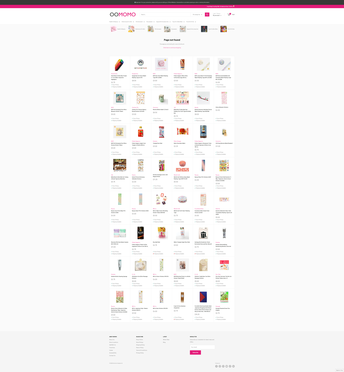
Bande (196, 107)
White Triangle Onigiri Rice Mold (182, 242)
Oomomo (155, 107)
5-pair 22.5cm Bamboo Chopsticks (179, 307)
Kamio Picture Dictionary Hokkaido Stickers (138, 178)
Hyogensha (135, 73)
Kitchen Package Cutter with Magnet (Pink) (160, 175)
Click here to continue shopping (172, 47)
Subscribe (195, 352)
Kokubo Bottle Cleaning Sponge (119, 276)
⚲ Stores (231, 6)
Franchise (112, 347)
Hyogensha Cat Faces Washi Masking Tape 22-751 (139, 76)
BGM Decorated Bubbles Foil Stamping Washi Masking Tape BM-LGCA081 (223, 77)
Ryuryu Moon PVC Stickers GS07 (203, 177)
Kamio (134, 175)
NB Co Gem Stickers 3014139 (160, 308)
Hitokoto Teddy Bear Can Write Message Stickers (202, 277)
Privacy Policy (140, 353)
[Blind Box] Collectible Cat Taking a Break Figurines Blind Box (119, 178)
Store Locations (113, 342)
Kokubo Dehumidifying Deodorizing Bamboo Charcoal (223, 245)
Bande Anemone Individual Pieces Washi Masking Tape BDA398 (203, 110)
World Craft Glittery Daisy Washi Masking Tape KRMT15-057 (182, 178)
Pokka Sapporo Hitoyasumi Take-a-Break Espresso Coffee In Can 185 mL (203, 145)
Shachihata (114, 73)
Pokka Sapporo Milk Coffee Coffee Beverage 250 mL (181, 76)
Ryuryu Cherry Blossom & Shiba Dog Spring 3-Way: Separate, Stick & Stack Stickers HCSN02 (119, 310)
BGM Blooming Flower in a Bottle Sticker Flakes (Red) (182, 277)
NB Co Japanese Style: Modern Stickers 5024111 (140, 309)
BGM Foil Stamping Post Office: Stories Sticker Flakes (119, 144)
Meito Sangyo (177, 141)
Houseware (149, 21)
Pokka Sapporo (178, 73)
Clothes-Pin (135, 107)
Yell (175, 107)
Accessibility (112, 353)
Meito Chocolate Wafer (179, 143)
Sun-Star (218, 274)
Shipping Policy (140, 345)
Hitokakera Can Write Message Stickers (140, 277)
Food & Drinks (190, 21)
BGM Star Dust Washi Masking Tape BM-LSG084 (160, 76)
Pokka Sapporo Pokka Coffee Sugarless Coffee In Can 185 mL (140, 245)
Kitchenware (139, 21)
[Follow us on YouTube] (226, 366)
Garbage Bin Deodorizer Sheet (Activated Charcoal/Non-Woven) (203, 243)
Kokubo (155, 141)
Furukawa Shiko (199, 208)
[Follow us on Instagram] (220, 366)
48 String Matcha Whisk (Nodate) (224, 143)
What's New (166, 339)
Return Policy (139, 347)
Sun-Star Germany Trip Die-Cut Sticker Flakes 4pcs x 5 (223, 277)
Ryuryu (196, 175)
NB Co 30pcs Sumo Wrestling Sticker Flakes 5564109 (160, 211)
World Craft (177, 175)
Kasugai (218, 306)
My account (216, 15)
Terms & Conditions (141, 350)
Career (111, 350)
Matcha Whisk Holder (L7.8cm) (160, 109)
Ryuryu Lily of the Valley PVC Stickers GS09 (118, 211)
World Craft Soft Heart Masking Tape (182, 211)
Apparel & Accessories (162, 21)
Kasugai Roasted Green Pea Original (223, 309)
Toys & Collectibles (177, 21)
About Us (111, 339)
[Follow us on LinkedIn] (233, 366)
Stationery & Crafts (127, 21)
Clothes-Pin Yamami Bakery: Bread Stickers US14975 (139, 110)
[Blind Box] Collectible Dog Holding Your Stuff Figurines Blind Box (182, 111)
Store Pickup (139, 342)
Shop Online (139, 339)
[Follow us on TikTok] (230, 366)
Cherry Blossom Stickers (222, 107)
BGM (154, 73)
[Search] (207, 14)
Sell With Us (112, 345)
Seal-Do (218, 208)
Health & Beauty (113, 21)
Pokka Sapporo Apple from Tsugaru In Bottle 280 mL (139, 144)
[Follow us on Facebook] (216, 366)
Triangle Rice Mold (157, 143)
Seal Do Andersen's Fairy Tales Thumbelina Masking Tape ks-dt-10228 (224, 212)
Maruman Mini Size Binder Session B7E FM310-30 (119, 243)
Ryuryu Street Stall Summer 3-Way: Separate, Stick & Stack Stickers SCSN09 (223, 178)
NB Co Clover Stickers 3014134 (161, 276)
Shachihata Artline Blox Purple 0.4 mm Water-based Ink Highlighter (119, 77)
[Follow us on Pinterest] (223, 366)
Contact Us (112, 355)
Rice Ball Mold (156, 242)
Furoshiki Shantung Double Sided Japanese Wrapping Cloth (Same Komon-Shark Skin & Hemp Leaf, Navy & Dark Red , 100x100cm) (203, 308)
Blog (164, 342)
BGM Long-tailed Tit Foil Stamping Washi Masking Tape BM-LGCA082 (203, 76)
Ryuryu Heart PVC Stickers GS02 (140, 210)
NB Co (154, 208)
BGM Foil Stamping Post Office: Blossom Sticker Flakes (119, 110)
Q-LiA (133, 274)
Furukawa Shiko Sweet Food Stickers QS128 (202, 211)
